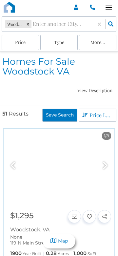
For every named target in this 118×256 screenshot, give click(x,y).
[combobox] (33, 24)
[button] (27, 24)
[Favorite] (89, 216)
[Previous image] (13, 166)
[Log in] (76, 7)
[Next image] (105, 166)
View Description (94, 90)
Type (59, 42)
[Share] (104, 216)
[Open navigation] (108, 7)
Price (20, 42)
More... (97, 42)
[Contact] (74, 216)
